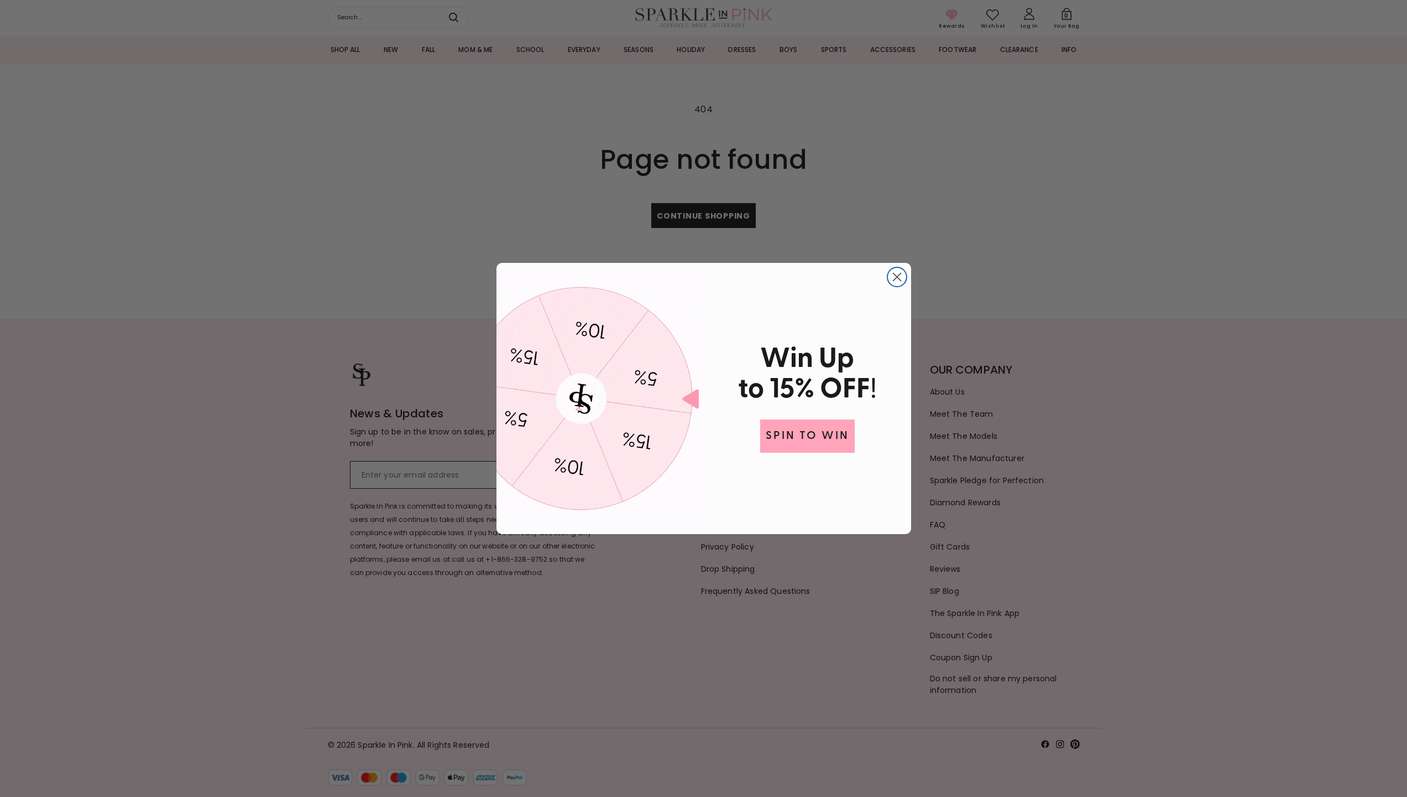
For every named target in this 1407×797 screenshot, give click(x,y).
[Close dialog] (897, 277)
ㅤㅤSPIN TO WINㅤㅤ (807, 436)
